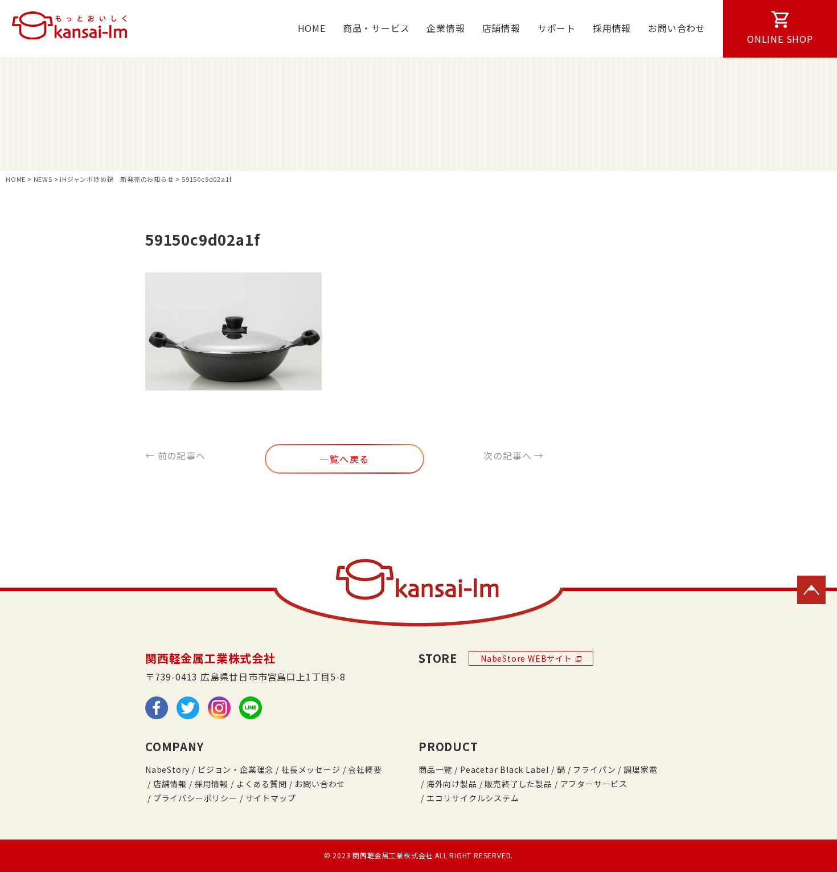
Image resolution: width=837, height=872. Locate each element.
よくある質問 (261, 783)
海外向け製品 (451, 783)
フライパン (594, 769)
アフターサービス (593, 783)
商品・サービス (376, 28)
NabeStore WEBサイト (526, 658)
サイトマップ (270, 798)
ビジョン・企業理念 (235, 769)
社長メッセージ (310, 769)
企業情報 (445, 28)
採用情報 (612, 28)
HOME (312, 28)
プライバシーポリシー (195, 798)
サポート (557, 28)
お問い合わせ (676, 28)
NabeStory (167, 769)
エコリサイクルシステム (472, 798)
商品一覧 (435, 769)
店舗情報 (501, 28)
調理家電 (640, 769)
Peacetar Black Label (504, 769)
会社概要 (364, 769)
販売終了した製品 (518, 783)
